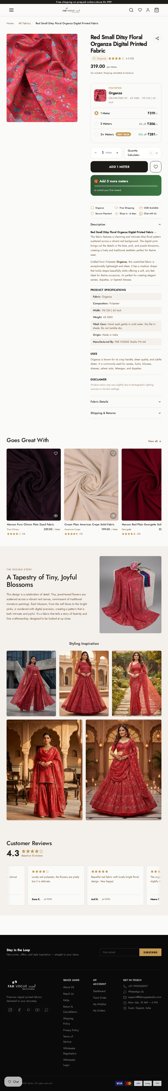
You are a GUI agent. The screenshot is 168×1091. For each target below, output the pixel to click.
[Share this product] (157, 38)
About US (68, 987)
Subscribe (150, 952)
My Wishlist (99, 1004)
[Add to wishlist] (155, 166)
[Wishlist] (140, 10)
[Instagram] (10, 1010)
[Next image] (71, 78)
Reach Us (68, 994)
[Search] (131, 10)
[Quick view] (55, 515)
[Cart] (156, 10)
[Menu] (11, 10)
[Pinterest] (28, 1010)
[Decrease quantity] (95, 152)
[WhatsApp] (46, 1010)
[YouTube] (37, 1010)
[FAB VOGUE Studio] (71, 10)
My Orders (99, 1011)
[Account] (148, 10)
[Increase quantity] (117, 152)
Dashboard (99, 991)
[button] (151, 153)
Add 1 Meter (119, 167)
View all (153, 441)
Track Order (100, 998)
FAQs (66, 1000)
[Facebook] (19, 1010)
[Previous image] (13, 78)
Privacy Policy (71, 1030)
